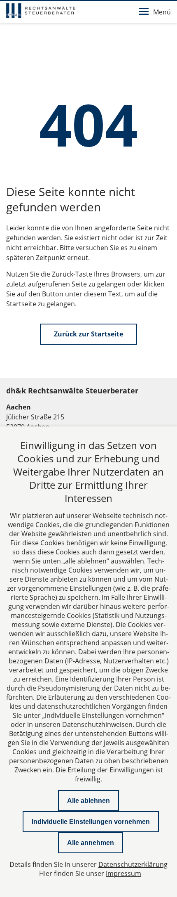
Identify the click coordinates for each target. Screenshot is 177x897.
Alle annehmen (90, 842)
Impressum (123, 873)
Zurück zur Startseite (88, 333)
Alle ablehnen (88, 800)
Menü (162, 12)
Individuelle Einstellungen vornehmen (91, 821)
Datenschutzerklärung (133, 864)
